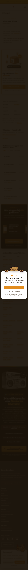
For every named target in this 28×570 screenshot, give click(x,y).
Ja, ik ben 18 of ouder (14, 288)
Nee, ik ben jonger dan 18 (14, 291)
